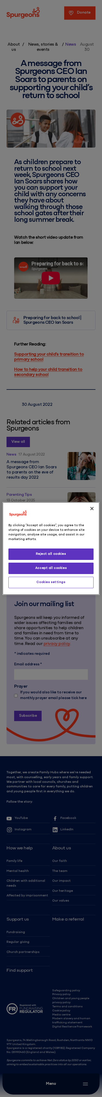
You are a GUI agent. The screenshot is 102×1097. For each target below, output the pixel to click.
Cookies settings (50, 582)
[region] (50, 548)
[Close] (92, 509)
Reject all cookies (51, 554)
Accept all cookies (51, 568)
